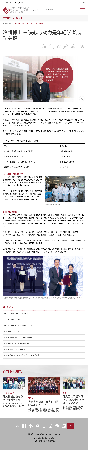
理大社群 (10, 23)
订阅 (70, 426)
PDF (22, 3)
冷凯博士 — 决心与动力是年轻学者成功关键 (28, 23)
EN (7, 2)
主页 (4, 23)
